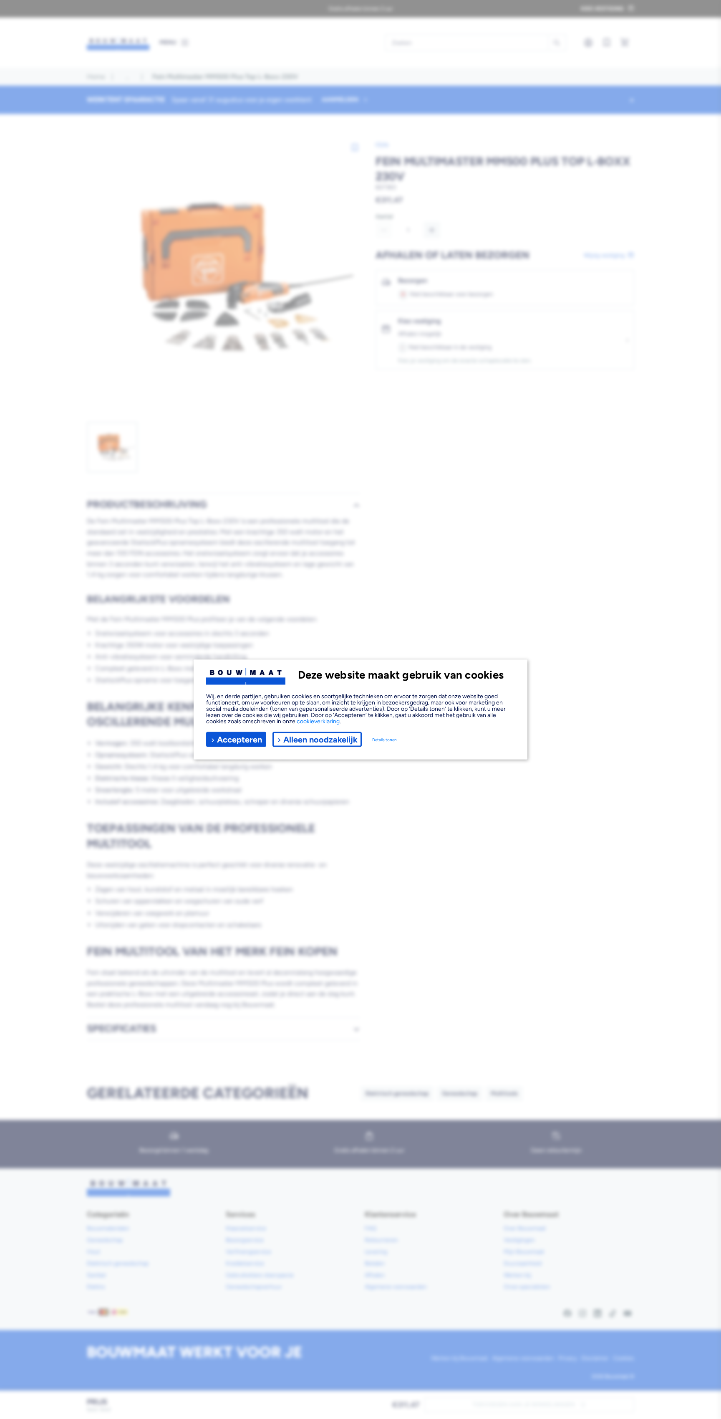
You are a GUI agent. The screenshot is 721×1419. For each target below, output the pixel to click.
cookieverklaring (318, 721)
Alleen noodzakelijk (320, 739)
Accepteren (239, 739)
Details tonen (384, 739)
